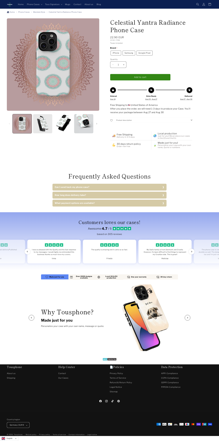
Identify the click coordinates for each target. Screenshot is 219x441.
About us (11, 373)
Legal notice (92, 435)
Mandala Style (39, 12)
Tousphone (18, 435)
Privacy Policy (116, 373)
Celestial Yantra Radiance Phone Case (65, 12)
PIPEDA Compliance (170, 387)
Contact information (77, 435)
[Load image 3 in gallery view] (63, 123)
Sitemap (114, 391)
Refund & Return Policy (121, 382)
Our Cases (63, 378)
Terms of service (59, 435)
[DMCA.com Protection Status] (109, 359)
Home (12, 12)
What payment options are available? (75, 203)
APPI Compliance (169, 373)
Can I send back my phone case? (72, 187)
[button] (34, 4)
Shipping (11, 378)
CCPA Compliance (170, 378)
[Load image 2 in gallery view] (42, 123)
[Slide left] (9, 123)
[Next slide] (187, 317)
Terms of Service (118, 378)
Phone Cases (24, 12)
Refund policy (31, 435)
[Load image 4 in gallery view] (83, 123)
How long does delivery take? (70, 195)
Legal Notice (116, 387)
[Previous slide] (31, 317)
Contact (62, 373)
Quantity (114, 59)
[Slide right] (96, 123)
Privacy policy (44, 435)
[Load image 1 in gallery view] (22, 123)
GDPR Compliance (170, 382)
